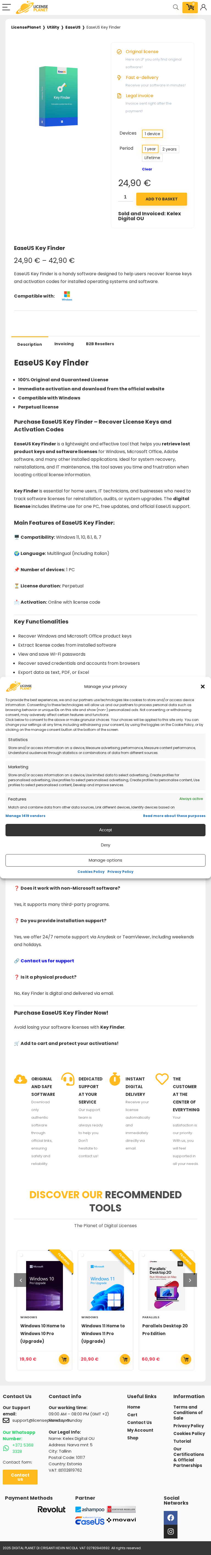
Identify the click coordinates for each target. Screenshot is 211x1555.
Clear (147, 169)
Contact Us (139, 1422)
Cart (132, 1415)
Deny (105, 845)
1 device (152, 134)
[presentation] (21, 1280)
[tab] (29, 344)
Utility (53, 27)
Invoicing (64, 344)
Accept (105, 829)
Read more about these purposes (174, 815)
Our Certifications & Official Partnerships (188, 1457)
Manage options (105, 860)
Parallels (150, 1317)
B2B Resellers (100, 344)
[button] (203, 686)
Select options (64, 1359)
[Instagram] (170, 1531)
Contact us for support (47, 961)
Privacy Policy (120, 871)
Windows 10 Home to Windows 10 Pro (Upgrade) (42, 1333)
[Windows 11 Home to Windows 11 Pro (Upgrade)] (105, 1286)
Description (29, 344)
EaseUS (72, 27)
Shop (132, 1438)
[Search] (175, 7)
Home (133, 1407)
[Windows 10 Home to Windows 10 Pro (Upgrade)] (44, 1286)
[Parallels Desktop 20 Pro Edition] (166, 1286)
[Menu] (6, 7)
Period (126, 148)
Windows (28, 1317)
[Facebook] (170, 1518)
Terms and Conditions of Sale (188, 1412)
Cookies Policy (91, 871)
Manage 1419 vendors (25, 815)
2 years (169, 149)
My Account (140, 1430)
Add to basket (162, 199)
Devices (128, 133)
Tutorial (182, 1441)
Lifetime (152, 157)
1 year (150, 149)
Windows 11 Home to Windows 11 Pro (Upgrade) (103, 1333)
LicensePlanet (26, 27)
